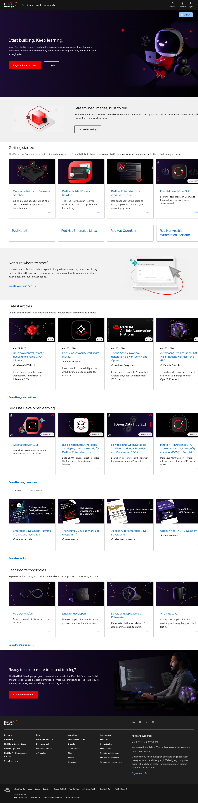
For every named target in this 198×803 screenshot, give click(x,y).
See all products (11, 761)
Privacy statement (20, 798)
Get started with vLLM (26, 444)
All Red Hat (182, 7)
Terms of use (35, 798)
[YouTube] (140, 723)
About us (104, 739)
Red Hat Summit (121, 789)
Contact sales (106, 744)
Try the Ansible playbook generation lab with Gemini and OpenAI (129, 356)
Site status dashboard (109, 758)
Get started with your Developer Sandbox (32, 193)
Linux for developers (74, 613)
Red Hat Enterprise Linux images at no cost (125, 193)
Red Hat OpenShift (124, 230)
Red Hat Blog (74, 789)
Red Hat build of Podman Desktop (76, 193)
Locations (46, 789)
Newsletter (72, 762)
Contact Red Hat (60, 789)
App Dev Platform (23, 613)
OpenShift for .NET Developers (178, 531)
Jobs (30, 789)
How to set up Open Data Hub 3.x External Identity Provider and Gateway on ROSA (128, 448)
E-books (71, 744)
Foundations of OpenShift (175, 191)
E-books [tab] (17, 490)
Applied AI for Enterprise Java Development (129, 532)
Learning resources (76, 739)
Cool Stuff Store (106, 789)
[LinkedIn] (133, 723)
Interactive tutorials (44, 748)
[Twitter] (146, 723)
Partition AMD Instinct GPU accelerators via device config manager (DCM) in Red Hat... (177, 448)
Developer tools (43, 744)
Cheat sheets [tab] (35, 490)
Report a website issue (109, 753)
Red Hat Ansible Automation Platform (175, 232)
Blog (70, 753)
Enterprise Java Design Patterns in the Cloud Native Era (32, 532)
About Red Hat (19, 789)
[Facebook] (153, 723)
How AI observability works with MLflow (80, 354)
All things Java (168, 613)
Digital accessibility (72, 798)
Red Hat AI (19, 230)
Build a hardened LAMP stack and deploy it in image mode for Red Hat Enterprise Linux (80, 448)
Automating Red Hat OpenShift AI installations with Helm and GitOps (178, 356)
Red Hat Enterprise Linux (79, 230)
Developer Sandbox (44, 739)
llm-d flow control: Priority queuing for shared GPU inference (28, 356)
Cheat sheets (73, 748)
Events (71, 758)
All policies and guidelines (52, 798)
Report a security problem (111, 762)
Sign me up (138, 773)
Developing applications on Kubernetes (127, 615)
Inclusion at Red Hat (89, 789)
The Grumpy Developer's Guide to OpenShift (81, 532)
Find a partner (106, 748)
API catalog (41, 753)
